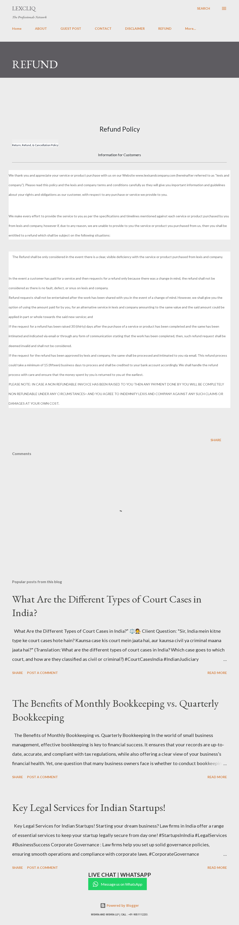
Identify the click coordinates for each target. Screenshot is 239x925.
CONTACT (103, 28)
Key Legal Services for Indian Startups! (88, 807)
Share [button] (216, 440)
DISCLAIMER (135, 28)
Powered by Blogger (122, 905)
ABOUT (41, 28)
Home (16, 28)
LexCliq (23, 8)
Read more (217, 673)
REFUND (165, 28)
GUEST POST (70, 28)
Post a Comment (42, 673)
